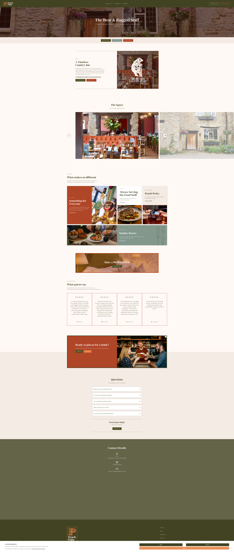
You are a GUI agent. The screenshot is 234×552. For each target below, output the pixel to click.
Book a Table (214, 3)
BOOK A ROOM (117, 266)
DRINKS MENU (72, 212)
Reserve (79, 351)
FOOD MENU (122, 202)
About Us (108, 3)
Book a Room (225, 3)
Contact (88, 351)
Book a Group (117, 40)
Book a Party (91, 80)
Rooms (125, 3)
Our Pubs (116, 3)
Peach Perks (163, 534)
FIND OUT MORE (148, 200)
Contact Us (117, 428)
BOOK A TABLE (122, 240)
